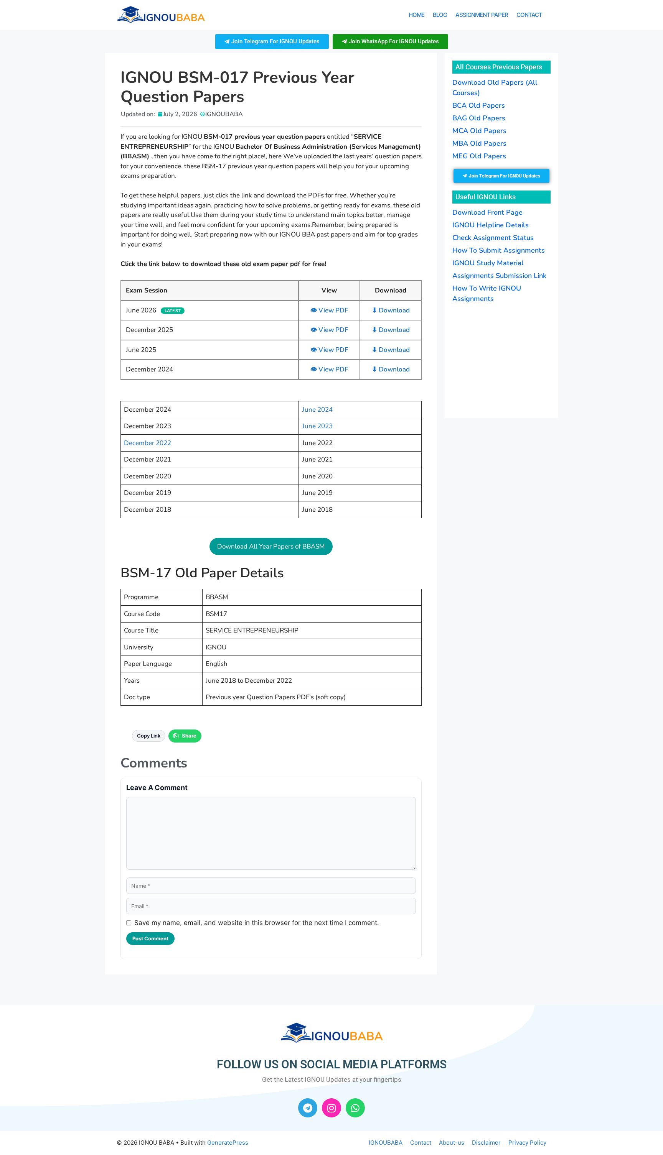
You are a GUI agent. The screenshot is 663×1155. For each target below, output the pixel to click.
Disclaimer (486, 1142)
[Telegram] (307, 1107)
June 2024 (317, 409)
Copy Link (148, 736)
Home (416, 14)
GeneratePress (227, 1142)
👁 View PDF (329, 310)
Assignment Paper (481, 14)
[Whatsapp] (355, 1107)
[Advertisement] (500, 359)
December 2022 (147, 443)
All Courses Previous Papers (498, 67)
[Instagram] (331, 1107)
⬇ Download (391, 310)
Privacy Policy (527, 1142)
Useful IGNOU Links (485, 197)
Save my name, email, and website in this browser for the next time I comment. (256, 923)
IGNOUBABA (385, 1142)
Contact (529, 14)
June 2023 (317, 426)
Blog (440, 14)
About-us (451, 1142)
